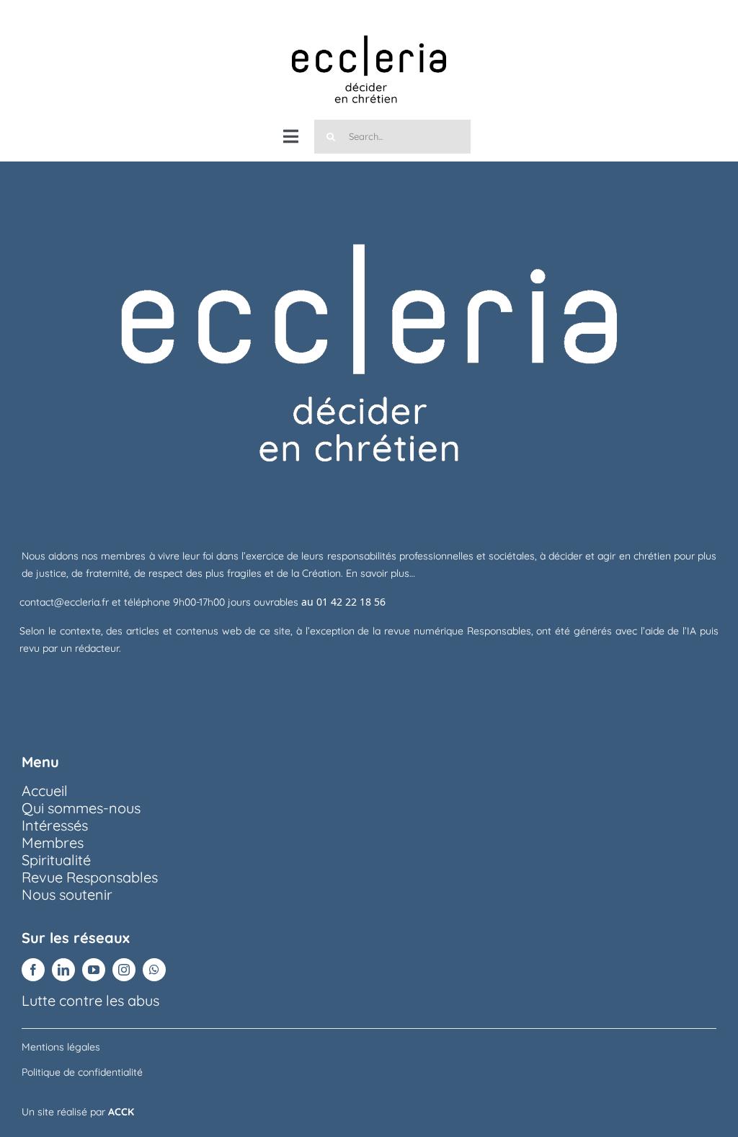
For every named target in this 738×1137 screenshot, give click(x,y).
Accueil (45, 791)
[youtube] (93, 969)
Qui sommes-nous (81, 808)
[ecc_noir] (369, 21)
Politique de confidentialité (82, 1072)
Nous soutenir (67, 894)
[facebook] (33, 969)
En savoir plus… (380, 573)
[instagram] (123, 969)
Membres (53, 842)
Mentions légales (61, 1046)
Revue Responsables (90, 877)
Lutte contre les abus (90, 1000)
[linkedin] (63, 969)
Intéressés (55, 825)
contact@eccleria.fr (65, 602)
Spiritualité (56, 860)
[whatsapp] (154, 969)
